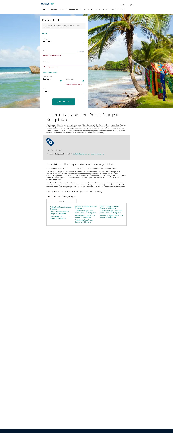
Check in (86, 9)
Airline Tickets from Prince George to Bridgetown (85, 216)
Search (123, 4)
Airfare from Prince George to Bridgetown (86, 207)
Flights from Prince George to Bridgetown (61, 208)
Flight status (96, 9)
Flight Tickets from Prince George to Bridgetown (109, 207)
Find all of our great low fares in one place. (88, 154)
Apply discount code (50, 72)
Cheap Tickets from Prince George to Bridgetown (59, 217)
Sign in (131, 4)
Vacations (54, 9)
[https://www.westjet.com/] (47, 3)
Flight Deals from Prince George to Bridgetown (84, 221)
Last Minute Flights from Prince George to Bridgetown (85, 212)
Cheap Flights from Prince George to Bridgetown (59, 213)
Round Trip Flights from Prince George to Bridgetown (111, 216)
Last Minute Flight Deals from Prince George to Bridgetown (111, 212)
